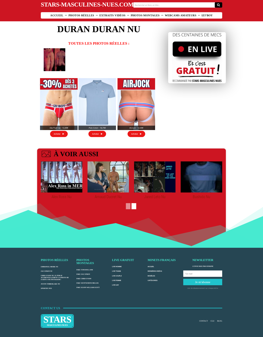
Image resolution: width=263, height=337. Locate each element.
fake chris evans (83, 278)
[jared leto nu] (154, 176)
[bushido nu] (201, 176)
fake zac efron (83, 274)
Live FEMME (116, 280)
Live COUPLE (117, 276)
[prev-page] (128, 206)
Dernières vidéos (155, 271)
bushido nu (201, 196)
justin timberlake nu (50, 284)
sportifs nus (46, 288)
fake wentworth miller (87, 283)
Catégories (152, 280)
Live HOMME (117, 266)
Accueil (151, 266)
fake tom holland (84, 270)
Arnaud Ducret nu (108, 196)
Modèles (151, 276)
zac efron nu (46, 271)
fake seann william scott (88, 287)
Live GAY (115, 285)
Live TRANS (116, 271)
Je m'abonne (202, 282)
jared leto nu (154, 196)
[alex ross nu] (61, 176)
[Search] (218, 5)
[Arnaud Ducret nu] (108, 176)
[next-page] (134, 206)
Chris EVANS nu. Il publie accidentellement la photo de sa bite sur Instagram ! (55, 277)
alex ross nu (62, 196)
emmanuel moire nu (49, 267)
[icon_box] (69, 154)
